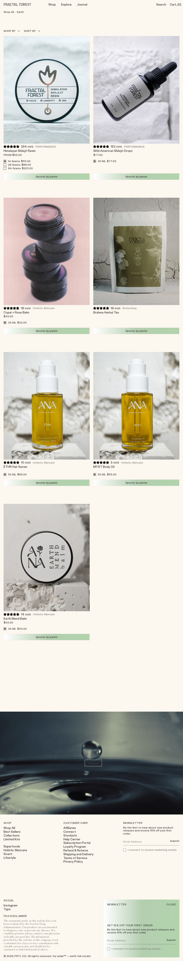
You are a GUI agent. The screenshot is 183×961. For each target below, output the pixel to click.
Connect (69, 832)
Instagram (10, 905)
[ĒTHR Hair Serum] (47, 406)
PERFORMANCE (45, 146)
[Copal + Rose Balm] (47, 251)
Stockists (70, 835)
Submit (171, 940)
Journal (82, 4)
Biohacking (130, 307)
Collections (12, 835)
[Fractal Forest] (21, 4)
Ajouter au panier (47, 176)
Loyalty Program (74, 847)
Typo (7, 909)
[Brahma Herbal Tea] (136, 251)
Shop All (9, 12)
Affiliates (69, 828)
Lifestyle (10, 858)
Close (171, 904)
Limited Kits (12, 839)
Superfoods (12, 846)
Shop (52, 4)
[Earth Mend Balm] (47, 557)
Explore (66, 4)
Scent (8, 854)
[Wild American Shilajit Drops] (136, 90)
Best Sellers (12, 832)
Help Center (71, 839)
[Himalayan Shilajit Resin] (47, 90)
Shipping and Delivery (78, 854)
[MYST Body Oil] (136, 406)
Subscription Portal (76, 843)
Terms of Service (75, 858)
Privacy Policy (73, 861)
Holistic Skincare (44, 307)
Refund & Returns (75, 850)
